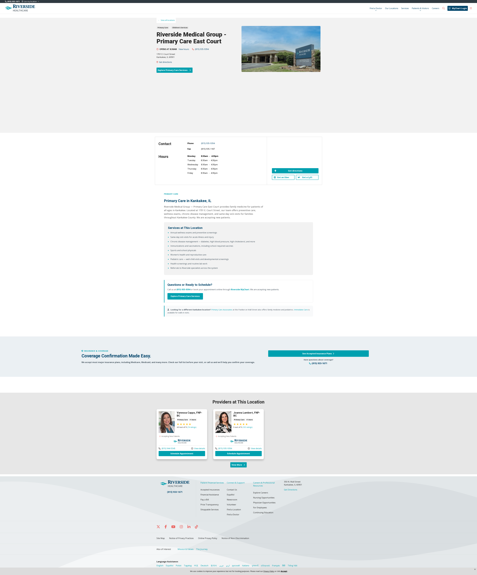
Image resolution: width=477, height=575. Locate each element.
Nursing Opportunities (264, 497)
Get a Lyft (307, 177)
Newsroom (232, 499)
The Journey (202, 549)
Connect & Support (236, 482)
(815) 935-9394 (202, 49)
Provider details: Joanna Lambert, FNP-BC (238, 434)
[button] (471, 8)
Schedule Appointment (187, 453)
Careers (435, 8)
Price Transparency (209, 504)
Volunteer (231, 504)
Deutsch (204, 565)
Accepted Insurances (210, 489)
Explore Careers (260, 492)
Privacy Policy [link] (268, 571)
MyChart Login (459, 8)
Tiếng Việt (292, 565)
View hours (184, 49)
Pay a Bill (204, 499)
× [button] (475, 569)
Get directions (165, 62)
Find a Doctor (376, 8)
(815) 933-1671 (13, 1)
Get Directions (290, 489)
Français (276, 565)
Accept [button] (284, 571)
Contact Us (232, 489)
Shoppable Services (209, 509)
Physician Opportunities (264, 502)
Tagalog (188, 565)
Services (405, 8)
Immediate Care (301, 309)
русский (236, 565)
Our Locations (391, 8)
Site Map (161, 538)
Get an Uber (283, 177)
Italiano (245, 565)
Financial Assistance (209, 494)
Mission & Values (186, 549)
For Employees (260, 507)
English (160, 565)
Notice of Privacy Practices (181, 538)
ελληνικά (265, 565)
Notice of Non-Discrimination (235, 538)
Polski (178, 565)
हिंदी (283, 565)
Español (230, 494)
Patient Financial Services (212, 482)
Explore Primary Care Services (173, 70)
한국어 (214, 565)
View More (239, 465)
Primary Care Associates (221, 309)
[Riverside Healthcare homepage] (20, 8)
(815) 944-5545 (167, 448)
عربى (221, 565)
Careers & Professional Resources (264, 484)
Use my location (30, 1)
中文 (196, 565)
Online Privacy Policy (207, 538)
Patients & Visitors (420, 8)
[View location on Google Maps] (295, 154)
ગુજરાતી (255, 565)
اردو (228, 565)
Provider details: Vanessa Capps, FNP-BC (182, 434)
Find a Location (234, 509)
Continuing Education (263, 512)
